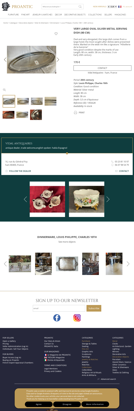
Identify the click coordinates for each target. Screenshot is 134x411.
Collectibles (87, 370)
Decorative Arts (119, 354)
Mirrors (115, 351)
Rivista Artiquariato (56, 360)
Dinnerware (54, 23)
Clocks (115, 343)
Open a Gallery (9, 341)
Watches (85, 364)
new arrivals (99, 6)
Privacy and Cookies (53, 371)
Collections (95, 14)
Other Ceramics (119, 364)
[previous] (26, 199)
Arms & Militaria (89, 375)
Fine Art (25, 14)
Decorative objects (26, 23)
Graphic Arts (87, 351)
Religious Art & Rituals (91, 372)
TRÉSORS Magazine (56, 357)
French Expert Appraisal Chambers (18, 362)
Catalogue (13, 23)
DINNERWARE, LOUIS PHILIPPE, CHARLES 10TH (67, 237)
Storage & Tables (89, 343)
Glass (114, 370)
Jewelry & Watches (42, 14)
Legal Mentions (51, 368)
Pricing (6, 343)
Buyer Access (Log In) (12, 357)
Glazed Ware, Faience (121, 362)
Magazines (120, 14)
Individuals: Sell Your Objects (15, 349)
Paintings (86, 357)
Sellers (108, 14)
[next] (107, 199)
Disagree (67, 404)
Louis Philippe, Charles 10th (71, 23)
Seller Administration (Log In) (15, 346)
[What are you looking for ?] (80, 6)
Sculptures (86, 354)
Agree (39, 404)
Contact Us (49, 343)
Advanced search (108, 379)
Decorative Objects (75, 14)
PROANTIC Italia (51, 346)
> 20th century (87, 23)
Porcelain (116, 359)
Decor (58, 14)
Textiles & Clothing (120, 372)
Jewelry (85, 362)
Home (5, 23)
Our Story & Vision (52, 341)
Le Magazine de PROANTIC (59, 355)
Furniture (13, 14)
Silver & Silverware (41, 23)
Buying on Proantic (11, 360)
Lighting (115, 349)
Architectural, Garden (121, 346)
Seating (85, 346)
